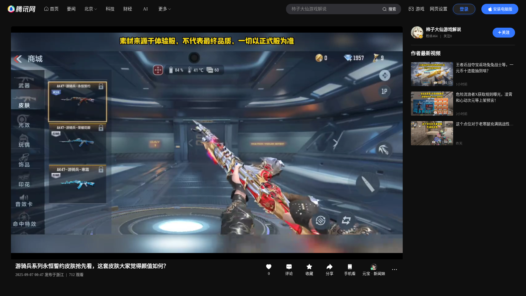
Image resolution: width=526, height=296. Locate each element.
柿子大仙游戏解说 (443, 29)
